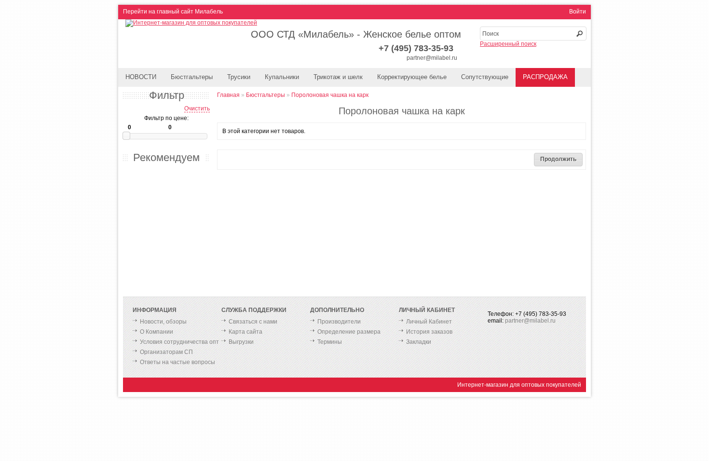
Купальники (282, 77)
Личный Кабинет (429, 321)
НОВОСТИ (140, 77)
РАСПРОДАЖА (545, 77)
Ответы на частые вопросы (177, 362)
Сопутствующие (484, 77)
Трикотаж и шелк (338, 77)
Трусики (238, 77)
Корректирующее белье (412, 77)
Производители (339, 321)
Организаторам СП (166, 352)
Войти (577, 11)
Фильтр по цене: (166, 118)
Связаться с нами (253, 321)
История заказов (429, 331)
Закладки (418, 342)
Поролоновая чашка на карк (329, 95)
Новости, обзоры (163, 321)
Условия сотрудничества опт (179, 342)
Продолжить (558, 159)
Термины (329, 342)
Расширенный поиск (508, 44)
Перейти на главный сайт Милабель (173, 11)
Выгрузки (241, 342)
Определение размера (349, 331)
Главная (228, 95)
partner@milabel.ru (432, 57)
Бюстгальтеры (192, 77)
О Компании (156, 331)
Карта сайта (245, 331)
